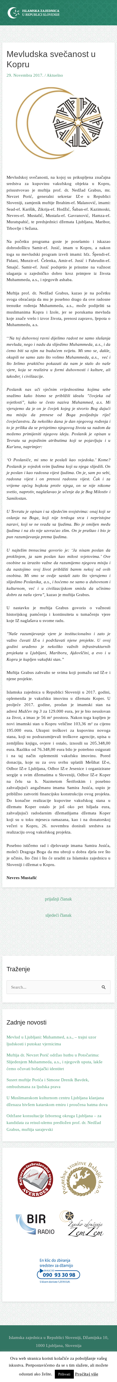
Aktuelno (55, 75)
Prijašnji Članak (58, 899)
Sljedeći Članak (58, 915)
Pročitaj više (86, 1374)
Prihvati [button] (64, 1374)
